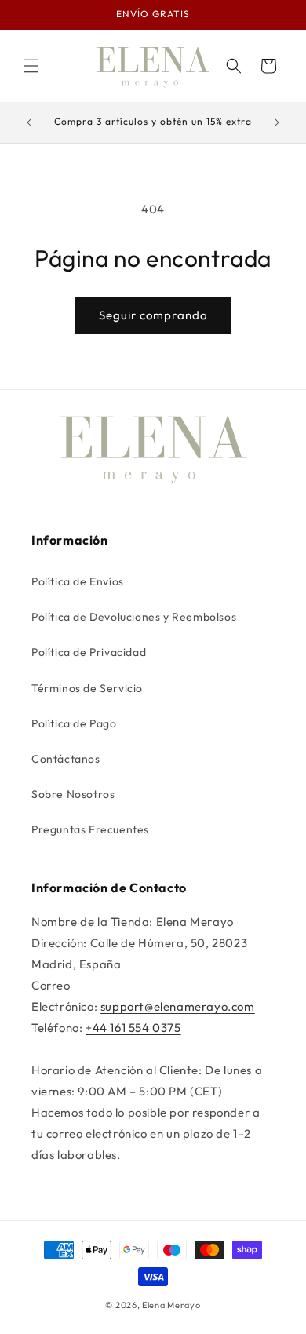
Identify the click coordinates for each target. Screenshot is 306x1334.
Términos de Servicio (87, 688)
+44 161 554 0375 (133, 1027)
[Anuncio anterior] (29, 122)
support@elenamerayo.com (177, 1006)
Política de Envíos (77, 581)
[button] (31, 66)
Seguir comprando (153, 315)
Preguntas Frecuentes (90, 829)
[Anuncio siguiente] (277, 122)
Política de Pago (74, 723)
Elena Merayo (171, 1304)
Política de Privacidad (88, 652)
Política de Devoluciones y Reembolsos (133, 617)
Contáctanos (65, 759)
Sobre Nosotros (73, 794)
